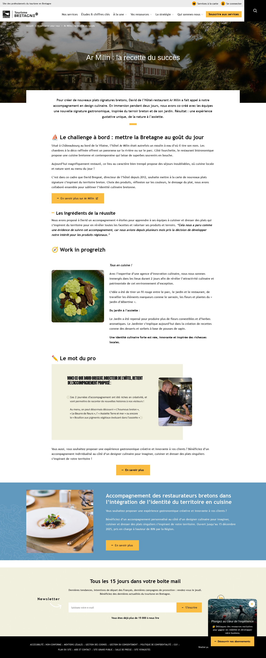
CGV (176, 644)
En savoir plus (124, 545)
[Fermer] (252, 604)
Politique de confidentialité (155, 644)
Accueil (29, 25)
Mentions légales (73, 644)
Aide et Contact (82, 649)
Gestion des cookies (96, 644)
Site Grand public (103, 649)
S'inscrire (191, 607)
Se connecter (234, 3)
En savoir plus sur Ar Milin (77, 198)
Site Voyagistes (142, 649)
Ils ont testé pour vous (48, 25)
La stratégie (163, 14)
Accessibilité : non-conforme (45, 644)
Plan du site (64, 649)
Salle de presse (123, 649)
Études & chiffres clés (95, 14)
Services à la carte (207, 3)
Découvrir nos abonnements (234, 641)
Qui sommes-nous (189, 14)
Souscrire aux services (224, 14)
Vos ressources (140, 14)
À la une (118, 14)
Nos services (70, 14)
